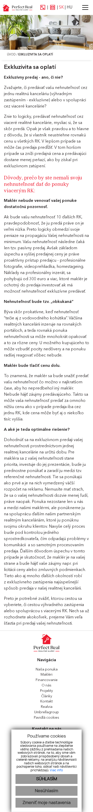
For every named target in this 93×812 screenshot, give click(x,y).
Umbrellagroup (46, 712)
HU (69, 7)
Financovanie (47, 680)
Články (46, 696)
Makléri (46, 674)
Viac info (56, 770)
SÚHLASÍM (46, 779)
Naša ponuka (47, 669)
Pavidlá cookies (46, 717)
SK (61, 7)
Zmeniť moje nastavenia (46, 803)
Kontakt (46, 701)
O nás (46, 685)
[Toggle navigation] (83, 7)
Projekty (46, 691)
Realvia (46, 707)
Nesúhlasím (46, 791)
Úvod (11, 54)
